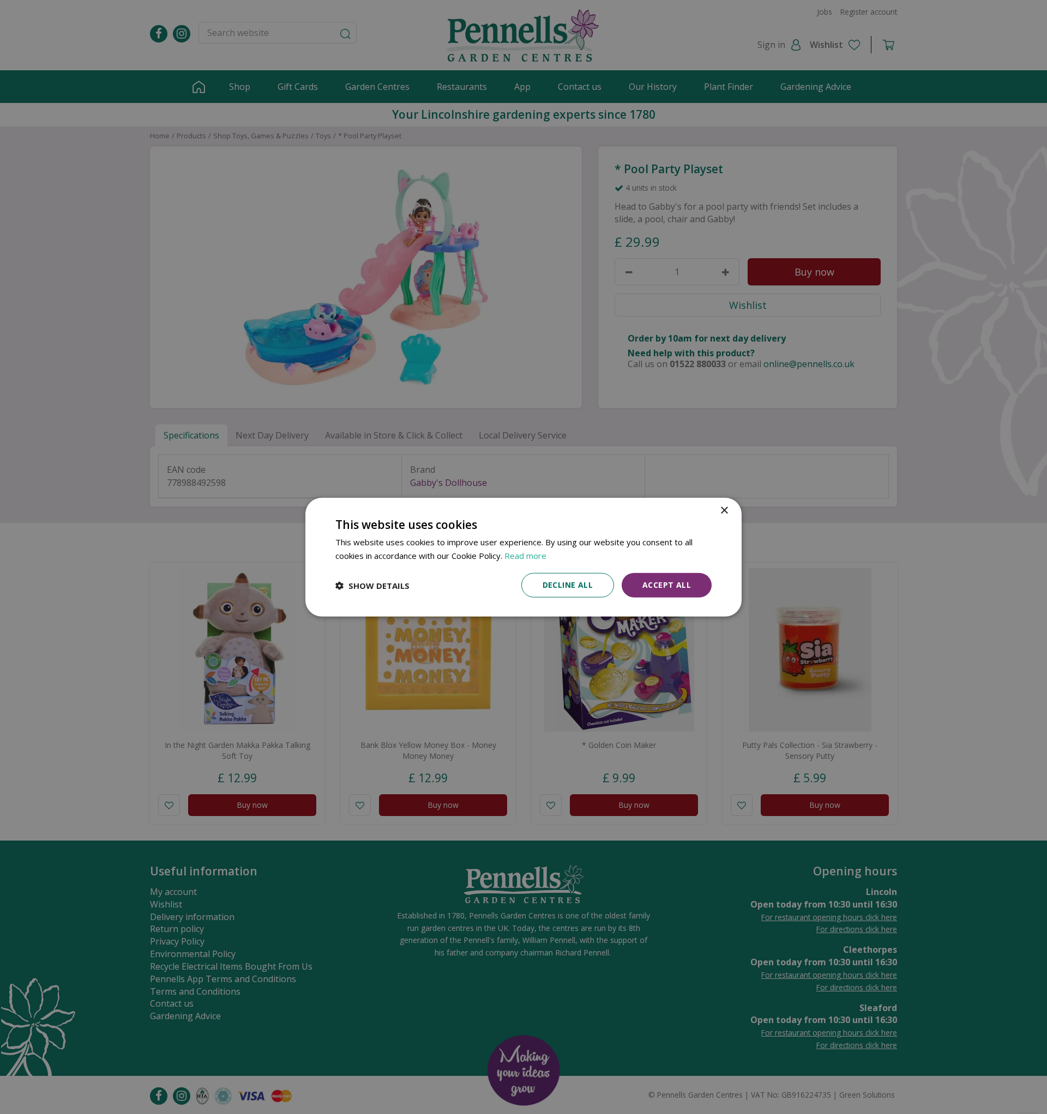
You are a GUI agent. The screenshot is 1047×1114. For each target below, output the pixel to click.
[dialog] (523, 557)
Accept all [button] (666, 585)
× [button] (724, 510)
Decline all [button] (568, 585)
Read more (525, 555)
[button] (372, 585)
